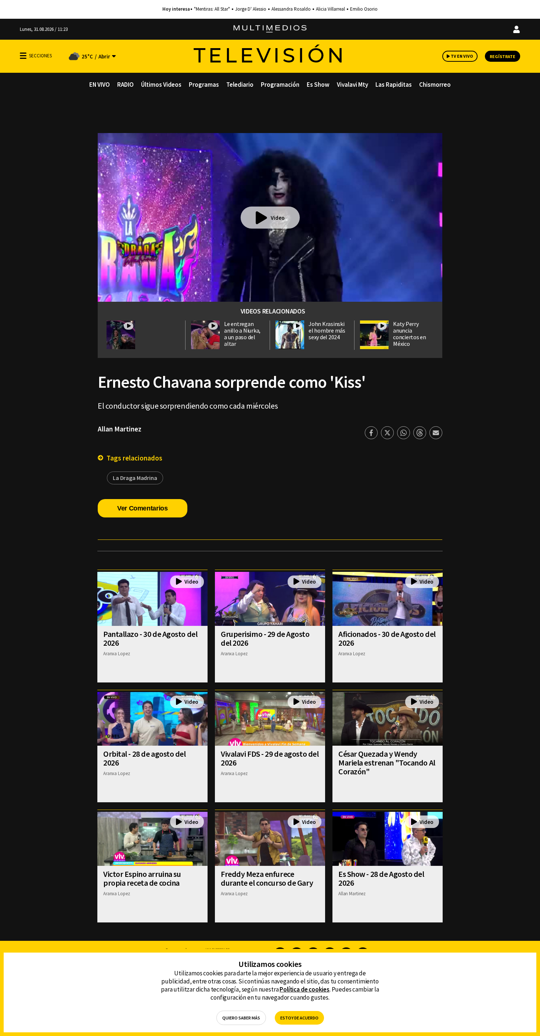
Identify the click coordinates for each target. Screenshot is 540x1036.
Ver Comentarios (142, 508)
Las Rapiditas (393, 84)
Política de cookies (305, 989)
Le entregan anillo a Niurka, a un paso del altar (242, 333)
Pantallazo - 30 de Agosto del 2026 (150, 638)
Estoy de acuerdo (299, 1018)
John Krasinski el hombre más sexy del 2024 (327, 330)
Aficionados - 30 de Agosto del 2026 (387, 638)
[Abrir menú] (23, 56)
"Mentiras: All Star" (212, 9)
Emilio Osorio (364, 9)
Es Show (318, 84)
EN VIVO (99, 84)
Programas (204, 84)
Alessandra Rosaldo (291, 9)
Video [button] (278, 217)
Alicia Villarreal (330, 9)
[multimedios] (270, 29)
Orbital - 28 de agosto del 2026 (144, 758)
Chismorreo (435, 84)
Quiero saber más (241, 1018)
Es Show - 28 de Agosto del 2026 (381, 878)
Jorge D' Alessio (250, 9)
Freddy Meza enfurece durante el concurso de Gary (267, 878)
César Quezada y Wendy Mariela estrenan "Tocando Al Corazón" (386, 763)
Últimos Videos (161, 84)
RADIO (125, 84)
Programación (280, 84)
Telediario (239, 84)
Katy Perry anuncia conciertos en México (409, 333)
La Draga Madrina (135, 477)
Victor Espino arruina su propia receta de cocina (142, 878)
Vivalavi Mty (352, 84)
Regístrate (502, 56)
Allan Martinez (119, 428)
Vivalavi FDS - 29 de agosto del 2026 (269, 758)
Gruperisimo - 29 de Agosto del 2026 (265, 638)
